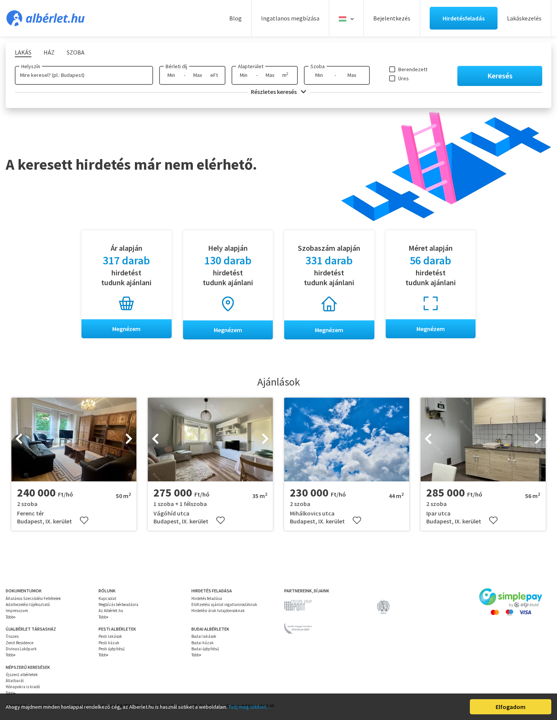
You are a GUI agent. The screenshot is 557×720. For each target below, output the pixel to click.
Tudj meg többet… (249, 706)
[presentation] (19, 440)
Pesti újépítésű (112, 648)
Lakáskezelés (524, 18)
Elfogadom (511, 707)
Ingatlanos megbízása (290, 18)
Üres (403, 78)
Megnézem (126, 329)
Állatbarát (15, 680)
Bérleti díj (176, 66)
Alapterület (250, 66)
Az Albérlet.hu (111, 610)
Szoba (317, 66)
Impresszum (17, 610)
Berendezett (412, 69)
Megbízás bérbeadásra (118, 604)
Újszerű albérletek (22, 674)
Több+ (11, 617)
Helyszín (30, 66)
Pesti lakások (110, 636)
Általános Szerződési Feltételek (33, 598)
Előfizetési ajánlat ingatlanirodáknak (224, 604)
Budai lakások (203, 636)
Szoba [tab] (75, 52)
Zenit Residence (19, 642)
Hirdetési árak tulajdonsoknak (218, 610)
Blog (235, 18)
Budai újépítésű (205, 648)
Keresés (500, 75)
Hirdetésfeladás (464, 18)
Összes (12, 636)
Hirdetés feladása (206, 598)
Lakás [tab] (23, 52)
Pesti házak (109, 642)
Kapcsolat (107, 598)
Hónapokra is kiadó (23, 686)
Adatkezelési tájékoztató (28, 604)
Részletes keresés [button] (274, 91)
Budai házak (202, 642)
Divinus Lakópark (21, 648)
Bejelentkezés (391, 18)
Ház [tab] (49, 52)
